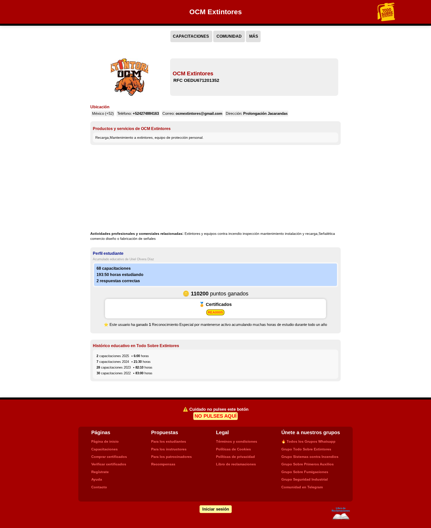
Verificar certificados (108, 464)
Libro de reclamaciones (236, 464)
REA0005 (215, 312)
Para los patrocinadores (171, 457)
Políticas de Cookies (233, 449)
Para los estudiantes (168, 441)
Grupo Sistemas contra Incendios (309, 457)
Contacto (99, 487)
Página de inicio (105, 441)
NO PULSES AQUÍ (216, 416)
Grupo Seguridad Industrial (304, 479)
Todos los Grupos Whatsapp (308, 441)
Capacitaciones (104, 449)
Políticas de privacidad (235, 457)
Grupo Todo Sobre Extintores (306, 449)
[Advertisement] (215, 189)
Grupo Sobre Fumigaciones (304, 472)
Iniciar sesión (215, 509)
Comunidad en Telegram (302, 487)
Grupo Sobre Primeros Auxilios (307, 464)
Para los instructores (169, 449)
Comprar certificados (109, 457)
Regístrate (100, 472)
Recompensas (163, 464)
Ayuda (96, 479)
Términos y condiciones (236, 441)
